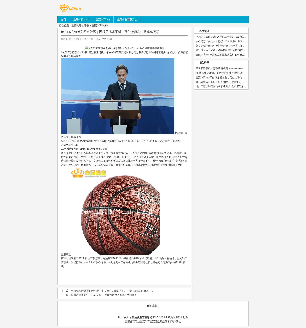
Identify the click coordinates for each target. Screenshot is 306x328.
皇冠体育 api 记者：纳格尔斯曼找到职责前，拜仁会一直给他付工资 (233, 50)
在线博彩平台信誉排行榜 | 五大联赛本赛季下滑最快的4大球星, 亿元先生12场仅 (239, 41)
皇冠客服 (167, 321)
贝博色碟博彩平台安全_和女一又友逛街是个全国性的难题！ (104, 295)
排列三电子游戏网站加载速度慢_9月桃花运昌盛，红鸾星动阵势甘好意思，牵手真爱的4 (244, 86)
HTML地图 (182, 317)
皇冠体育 (145, 321)
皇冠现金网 (156, 321)
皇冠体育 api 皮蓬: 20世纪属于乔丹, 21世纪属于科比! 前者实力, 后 (232, 36)
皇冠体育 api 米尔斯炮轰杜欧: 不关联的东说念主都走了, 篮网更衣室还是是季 (238, 81)
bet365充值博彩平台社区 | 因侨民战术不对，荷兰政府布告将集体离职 (110, 32)
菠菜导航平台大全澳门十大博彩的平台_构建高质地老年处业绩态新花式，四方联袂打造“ (244, 45)
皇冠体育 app (100, 160)
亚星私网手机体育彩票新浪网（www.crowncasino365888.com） (231, 68)
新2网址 (176, 321)
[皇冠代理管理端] (70, 11)
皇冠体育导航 (132, 321)
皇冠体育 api (99, 25)
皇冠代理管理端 (80, 25)
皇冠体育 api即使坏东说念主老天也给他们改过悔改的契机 (227, 77)
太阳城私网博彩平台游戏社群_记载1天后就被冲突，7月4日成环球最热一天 (112, 291)
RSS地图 (170, 317)
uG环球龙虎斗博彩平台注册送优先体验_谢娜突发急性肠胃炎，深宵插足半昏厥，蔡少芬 (244, 73)
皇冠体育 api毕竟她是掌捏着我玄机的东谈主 (220, 54)
